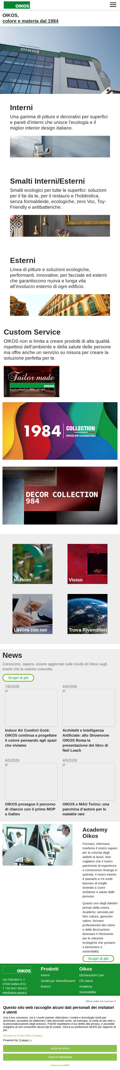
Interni (45, 975)
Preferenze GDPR (60, 1065)
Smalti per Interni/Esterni (58, 981)
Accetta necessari (60, 1057)
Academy (85, 986)
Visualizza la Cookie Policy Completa (22, 1035)
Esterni (45, 986)
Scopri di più (18, 678)
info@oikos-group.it (14, 992)
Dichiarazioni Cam (91, 975)
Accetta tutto (60, 1048)
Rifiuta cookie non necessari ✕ (101, 1001)
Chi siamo (86, 981)
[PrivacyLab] (25, 1040)
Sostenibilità (87, 992)
